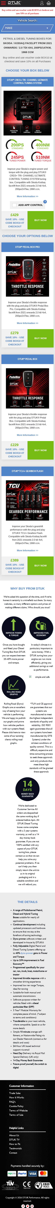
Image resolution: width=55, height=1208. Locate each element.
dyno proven (27, 953)
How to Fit (14, 1144)
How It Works (16, 1097)
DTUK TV (14, 1139)
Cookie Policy (16, 1106)
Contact (13, 1152)
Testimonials (15, 1148)
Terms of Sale (16, 1114)
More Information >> (27, 196)
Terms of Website (18, 1110)
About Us (14, 1135)
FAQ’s (12, 1101)
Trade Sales (15, 1093)
